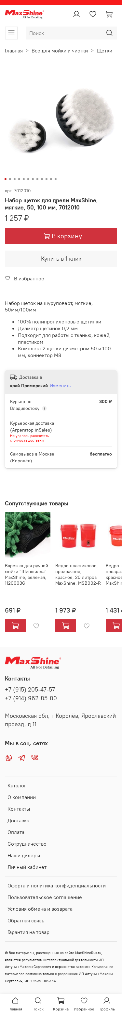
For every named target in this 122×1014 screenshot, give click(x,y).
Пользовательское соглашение (44, 897)
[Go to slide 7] (33, 179)
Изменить (60, 386)
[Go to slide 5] (23, 179)
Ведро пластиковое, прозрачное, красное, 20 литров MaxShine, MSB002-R (78, 574)
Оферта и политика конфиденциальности (56, 885)
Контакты (18, 809)
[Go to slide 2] (10, 179)
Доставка (18, 820)
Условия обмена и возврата (40, 909)
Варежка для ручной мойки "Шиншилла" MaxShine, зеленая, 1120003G (26, 574)
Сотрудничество (27, 843)
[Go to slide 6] (28, 179)
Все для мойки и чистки (60, 50)
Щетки (104, 50)
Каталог (16, 785)
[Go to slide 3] (14, 179)
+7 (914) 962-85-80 (31, 698)
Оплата (15, 832)
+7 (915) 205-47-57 (30, 689)
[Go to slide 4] (19, 179)
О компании (21, 797)
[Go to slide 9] (42, 179)
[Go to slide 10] (46, 179)
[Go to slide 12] (55, 179)
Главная (14, 50)
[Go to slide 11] (51, 179)
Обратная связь (25, 920)
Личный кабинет (27, 867)
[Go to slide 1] (5, 179)
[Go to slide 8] (37, 179)
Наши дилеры (23, 855)
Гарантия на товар (28, 932)
